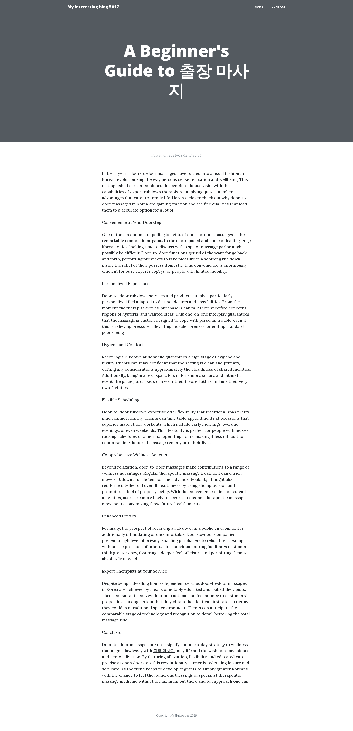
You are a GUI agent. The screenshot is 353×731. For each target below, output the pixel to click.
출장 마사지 (164, 650)
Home (259, 6)
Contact (278, 6)
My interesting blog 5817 (93, 6)
